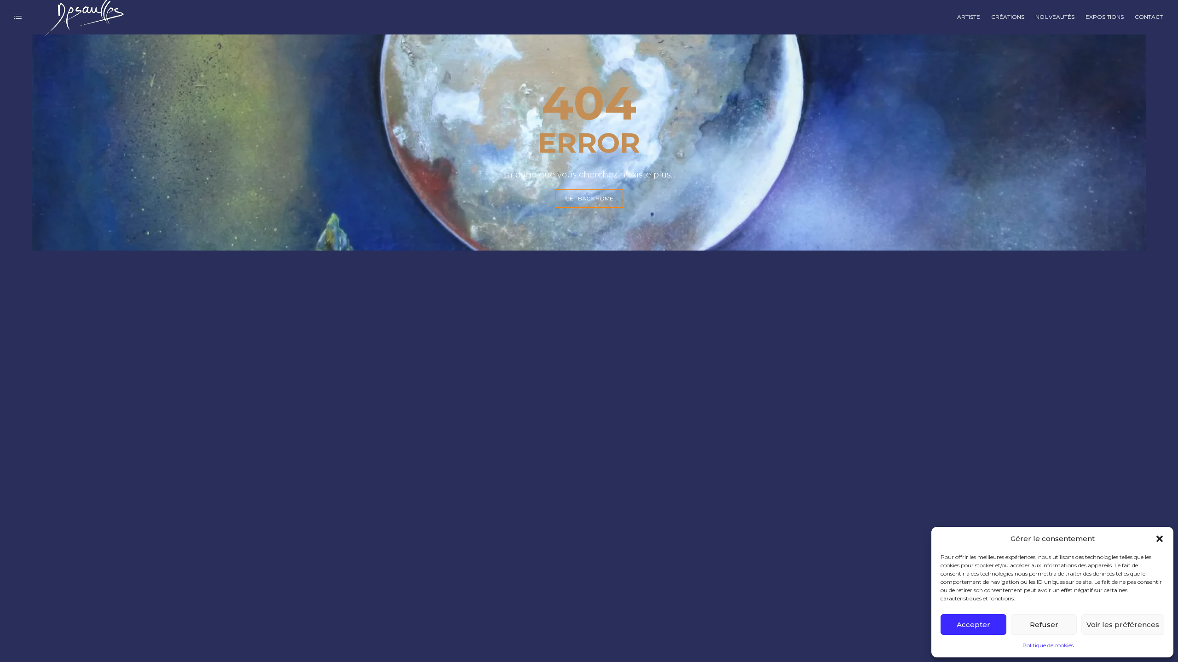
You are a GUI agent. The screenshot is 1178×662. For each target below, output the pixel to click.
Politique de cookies (1048, 645)
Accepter (973, 624)
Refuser (1044, 624)
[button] (1159, 538)
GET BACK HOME (589, 198)
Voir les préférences (1122, 624)
